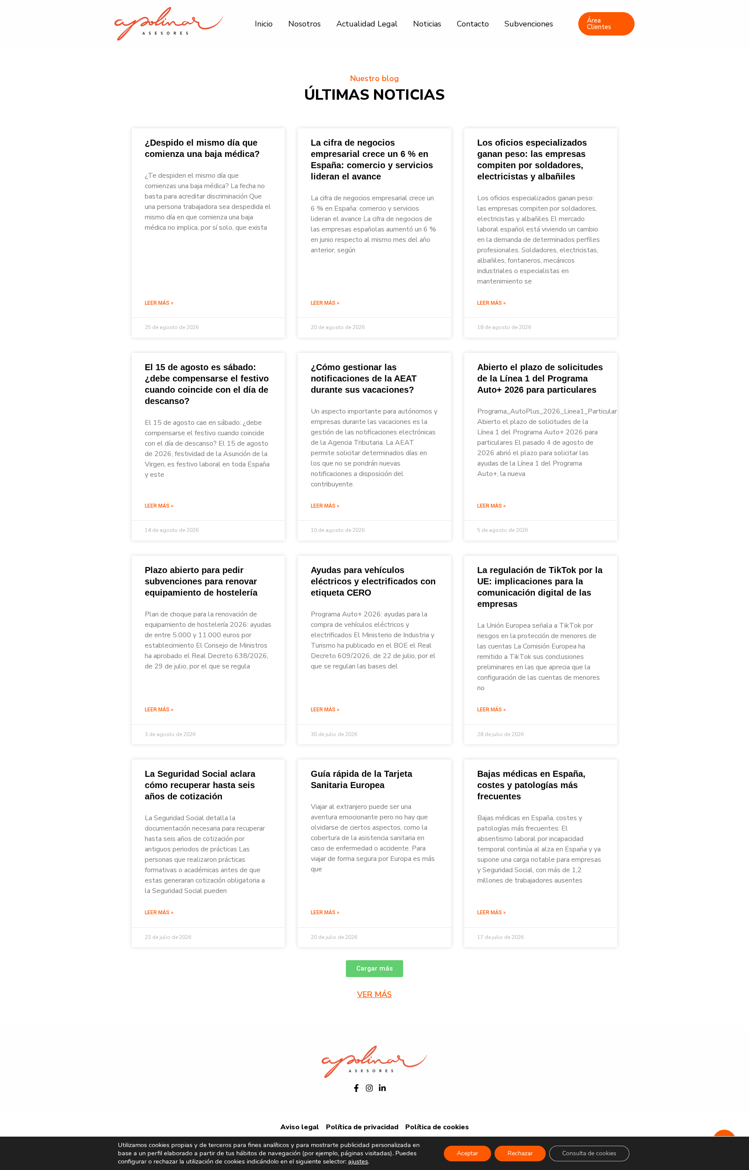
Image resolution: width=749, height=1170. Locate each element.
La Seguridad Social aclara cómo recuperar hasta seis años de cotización (200, 785)
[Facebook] (356, 1088)
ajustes (358, 1161)
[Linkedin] (382, 1088)
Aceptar (467, 1153)
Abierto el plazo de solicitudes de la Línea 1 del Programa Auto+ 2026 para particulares (540, 378)
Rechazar (520, 1153)
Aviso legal (299, 1127)
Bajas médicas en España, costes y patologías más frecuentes (531, 785)
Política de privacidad (362, 1127)
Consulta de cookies (589, 1153)
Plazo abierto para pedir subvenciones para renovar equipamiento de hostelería (201, 581)
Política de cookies (437, 1127)
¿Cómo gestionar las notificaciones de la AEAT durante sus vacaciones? (364, 378)
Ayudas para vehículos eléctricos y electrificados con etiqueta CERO (373, 581)
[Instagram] (369, 1088)
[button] (374, 968)
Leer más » (159, 303)
